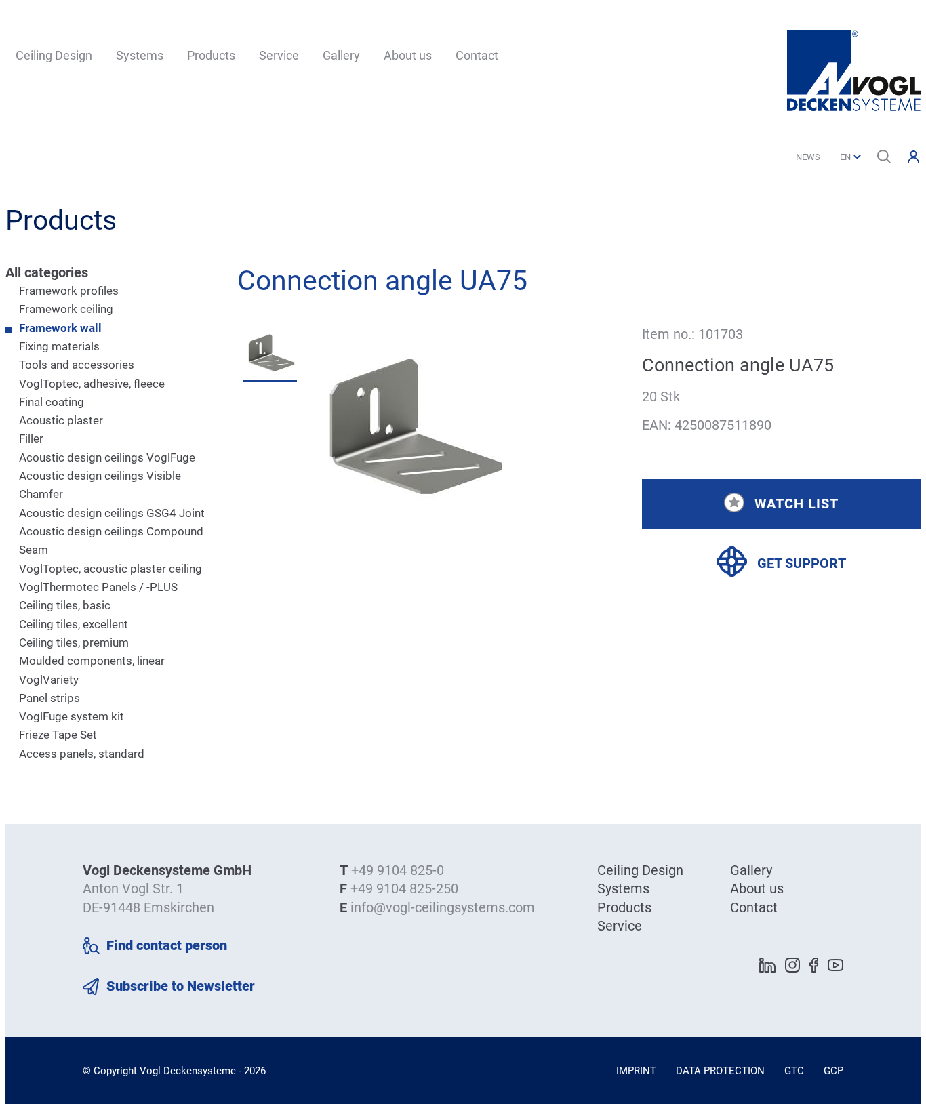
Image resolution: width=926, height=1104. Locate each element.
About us (408, 55)
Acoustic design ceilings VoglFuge (107, 457)
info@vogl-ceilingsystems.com (442, 907)
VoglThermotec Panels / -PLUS (98, 587)
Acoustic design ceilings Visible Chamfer (100, 485)
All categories (46, 272)
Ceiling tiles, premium (74, 642)
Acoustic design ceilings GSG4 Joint (112, 513)
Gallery (341, 55)
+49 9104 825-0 (397, 870)
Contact (477, 55)
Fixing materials (59, 346)
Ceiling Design (54, 55)
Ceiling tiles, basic (64, 605)
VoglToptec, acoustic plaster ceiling (110, 568)
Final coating (51, 402)
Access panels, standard (81, 753)
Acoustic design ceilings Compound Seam (111, 540)
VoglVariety (49, 680)
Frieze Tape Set (58, 734)
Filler (31, 438)
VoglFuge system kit (71, 716)
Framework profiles (69, 291)
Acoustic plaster (61, 420)
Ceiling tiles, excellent (73, 624)
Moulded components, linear (92, 661)
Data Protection (720, 1071)
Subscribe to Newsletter (180, 986)
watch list (796, 503)
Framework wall (60, 328)
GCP (833, 1071)
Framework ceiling (66, 309)
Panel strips (49, 698)
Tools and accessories (76, 364)
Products (211, 55)
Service (279, 55)
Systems (139, 55)
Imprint (636, 1071)
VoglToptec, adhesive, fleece (92, 383)
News (808, 157)
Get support (801, 563)
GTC (794, 1071)
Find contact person (166, 945)
